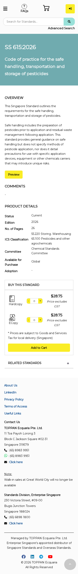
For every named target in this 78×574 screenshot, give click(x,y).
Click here (16, 462)
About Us (10, 385)
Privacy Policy (14, 399)
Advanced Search (61, 28)
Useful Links (12, 413)
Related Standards (24, 363)
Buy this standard (23, 285)
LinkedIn (10, 392)
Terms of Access (15, 406)
